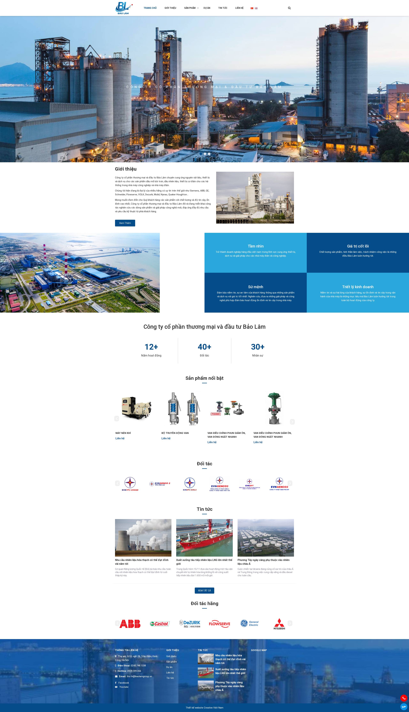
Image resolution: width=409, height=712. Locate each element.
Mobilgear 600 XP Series (223, 433)
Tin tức (222, 8)
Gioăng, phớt (261, 433)
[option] (136, 416)
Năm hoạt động (151, 355)
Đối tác (204, 355)
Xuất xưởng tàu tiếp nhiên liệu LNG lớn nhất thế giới (204, 561)
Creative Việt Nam (213, 707)
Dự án (207, 8)
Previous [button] (116, 418)
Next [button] (292, 422)
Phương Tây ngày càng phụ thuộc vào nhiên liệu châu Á (263, 561)
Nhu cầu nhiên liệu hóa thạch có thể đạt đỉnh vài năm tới (141, 561)
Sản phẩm (190, 8)
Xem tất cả (204, 590)
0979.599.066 (134, 671)
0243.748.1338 (138, 665)
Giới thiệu (170, 8)
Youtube (123, 687)
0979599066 (404, 706)
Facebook (123, 682)
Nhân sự (257, 355)
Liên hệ (239, 8)
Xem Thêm (125, 223)
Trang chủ (150, 8)
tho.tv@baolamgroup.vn (139, 676)
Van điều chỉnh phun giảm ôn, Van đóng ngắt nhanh (134, 435)
